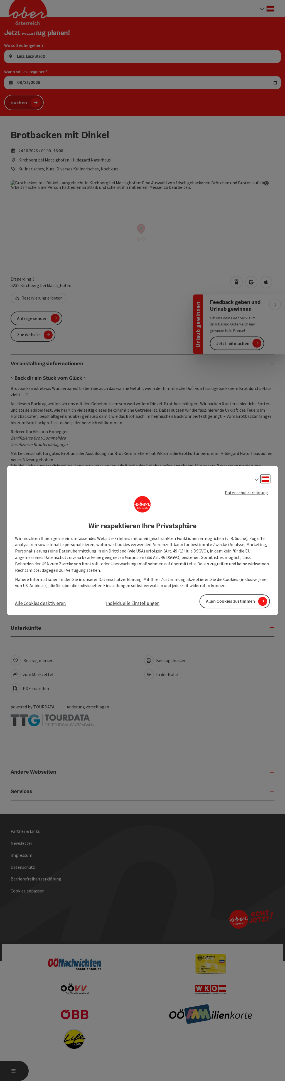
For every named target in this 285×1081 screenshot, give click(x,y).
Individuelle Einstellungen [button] (132, 603)
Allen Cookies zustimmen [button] (230, 601)
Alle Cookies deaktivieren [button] (40, 603)
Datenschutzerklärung (246, 492)
